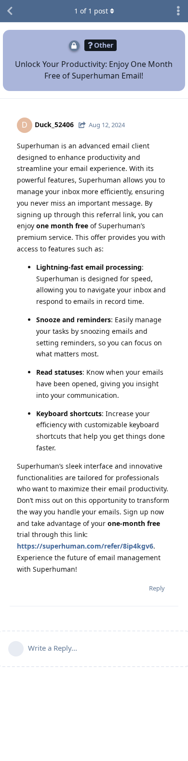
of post (91, 10)
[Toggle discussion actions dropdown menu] (178, 11)
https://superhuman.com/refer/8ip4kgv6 (85, 546)
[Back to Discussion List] (9, 11)
